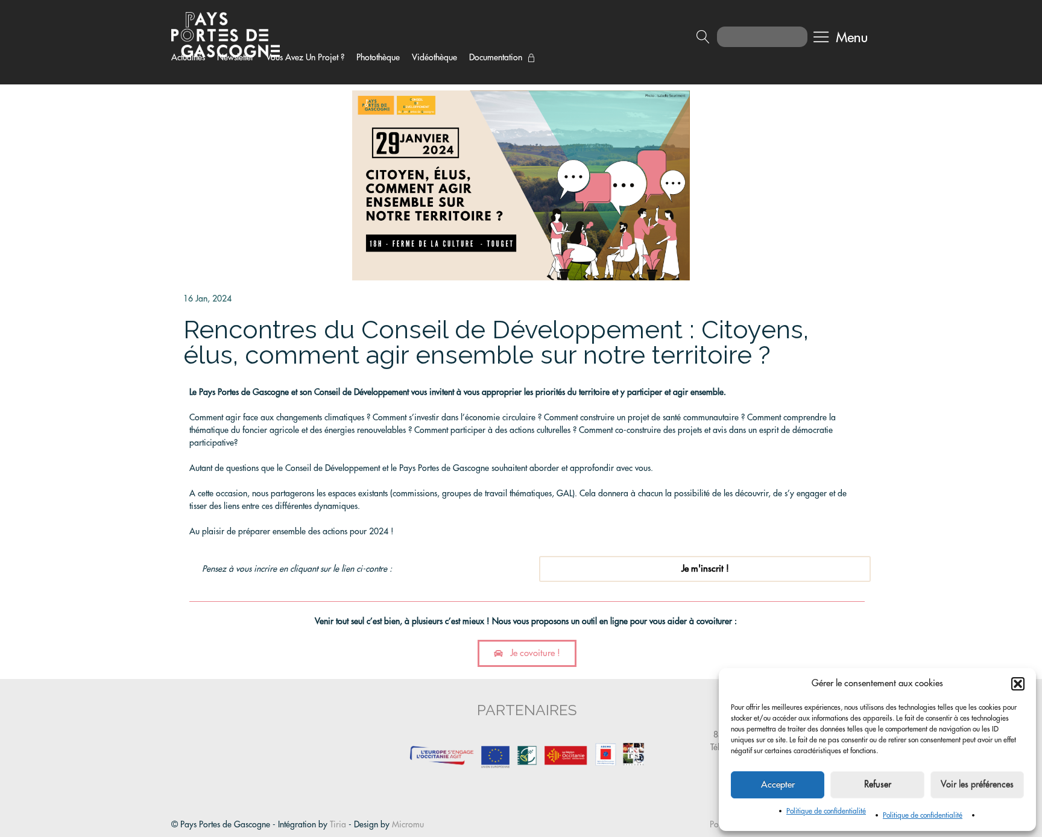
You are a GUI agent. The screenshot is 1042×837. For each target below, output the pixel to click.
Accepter (778, 784)
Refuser (877, 784)
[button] (1018, 684)
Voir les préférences (977, 784)
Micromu (408, 824)
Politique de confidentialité (826, 811)
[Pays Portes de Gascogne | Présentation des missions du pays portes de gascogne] (225, 34)
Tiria (338, 824)
